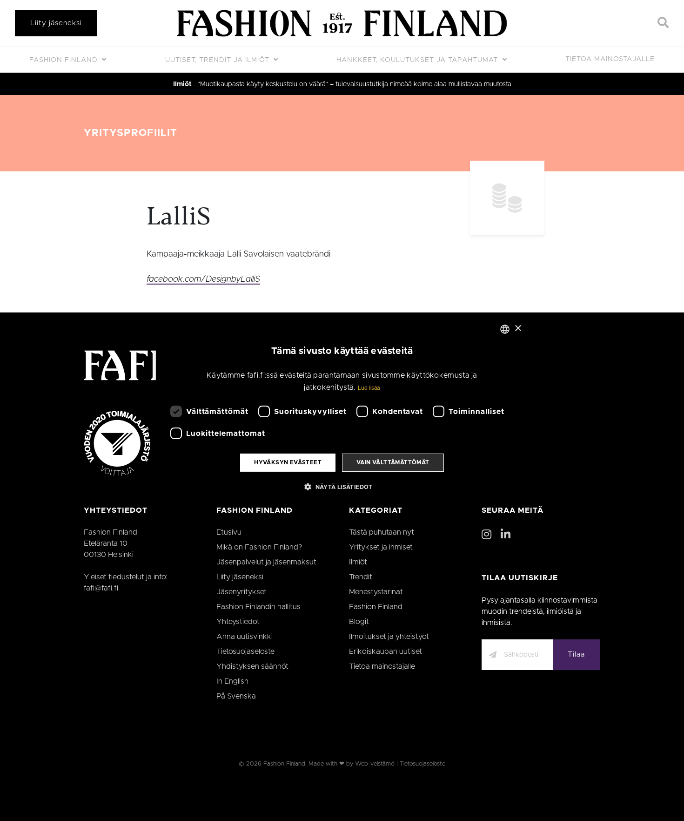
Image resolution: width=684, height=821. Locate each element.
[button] (342, 486)
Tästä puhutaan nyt (381, 532)
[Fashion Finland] (342, 23)
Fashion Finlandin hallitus (258, 607)
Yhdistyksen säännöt (252, 666)
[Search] (663, 23)
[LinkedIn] (505, 535)
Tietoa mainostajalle (610, 59)
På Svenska (236, 696)
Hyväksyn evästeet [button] (288, 462)
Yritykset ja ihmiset (381, 547)
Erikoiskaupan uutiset (385, 651)
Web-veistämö (375, 764)
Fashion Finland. (285, 764)
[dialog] (342, 410)
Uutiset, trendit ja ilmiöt (218, 60)
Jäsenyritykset (241, 592)
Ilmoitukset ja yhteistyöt (389, 636)
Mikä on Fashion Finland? (259, 547)
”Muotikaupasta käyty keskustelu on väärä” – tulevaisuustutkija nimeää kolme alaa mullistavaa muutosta (354, 84)
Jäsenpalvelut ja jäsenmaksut (266, 562)
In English (232, 681)
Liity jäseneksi (56, 23)
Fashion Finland (64, 60)
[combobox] (505, 328)
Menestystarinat (376, 592)
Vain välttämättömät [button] (392, 462)
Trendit (360, 577)
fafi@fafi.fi (101, 588)
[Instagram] (486, 535)
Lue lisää (369, 388)
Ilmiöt (182, 84)
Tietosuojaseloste (245, 651)
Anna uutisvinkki (244, 636)
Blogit (359, 621)
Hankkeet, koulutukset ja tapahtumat (418, 60)
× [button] (517, 328)
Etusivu (228, 532)
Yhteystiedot (238, 621)
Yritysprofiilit (130, 133)
